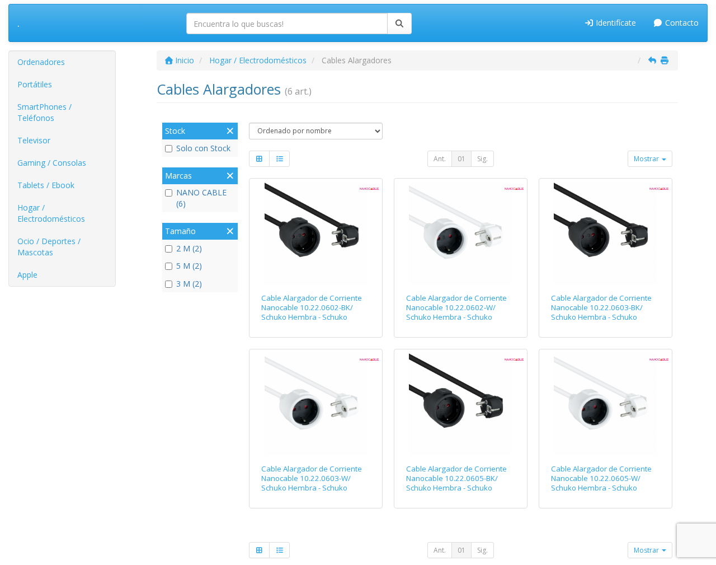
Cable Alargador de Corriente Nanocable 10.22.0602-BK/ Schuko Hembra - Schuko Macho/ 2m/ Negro (311, 312)
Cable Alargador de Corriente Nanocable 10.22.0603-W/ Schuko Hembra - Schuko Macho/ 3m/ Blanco (311, 483)
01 (461, 159)
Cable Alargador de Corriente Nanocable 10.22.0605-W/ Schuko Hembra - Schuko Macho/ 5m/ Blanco (601, 483)
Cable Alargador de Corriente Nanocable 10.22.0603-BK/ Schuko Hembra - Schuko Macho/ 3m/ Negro (601, 312)
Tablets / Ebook (45, 185)
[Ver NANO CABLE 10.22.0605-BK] (460, 404)
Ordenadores (41, 62)
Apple (27, 274)
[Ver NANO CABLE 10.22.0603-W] (316, 404)
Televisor (33, 140)
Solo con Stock (203, 148)
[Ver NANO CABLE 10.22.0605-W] (605, 404)
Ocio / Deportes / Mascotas (49, 247)
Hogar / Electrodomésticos (51, 213)
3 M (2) (189, 283)
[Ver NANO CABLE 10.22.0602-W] (460, 233)
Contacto (681, 22)
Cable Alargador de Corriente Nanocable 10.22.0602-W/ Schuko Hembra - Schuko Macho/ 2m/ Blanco (456, 312)
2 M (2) (189, 248)
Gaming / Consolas (51, 162)
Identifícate (614, 22)
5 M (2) (189, 265)
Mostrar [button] (647, 159)
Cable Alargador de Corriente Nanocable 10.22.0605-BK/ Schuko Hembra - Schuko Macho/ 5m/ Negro (456, 483)
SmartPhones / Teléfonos (44, 112)
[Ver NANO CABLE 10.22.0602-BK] (316, 233)
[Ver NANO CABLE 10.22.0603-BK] (605, 233)
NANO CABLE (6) (201, 198)
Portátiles (34, 84)
